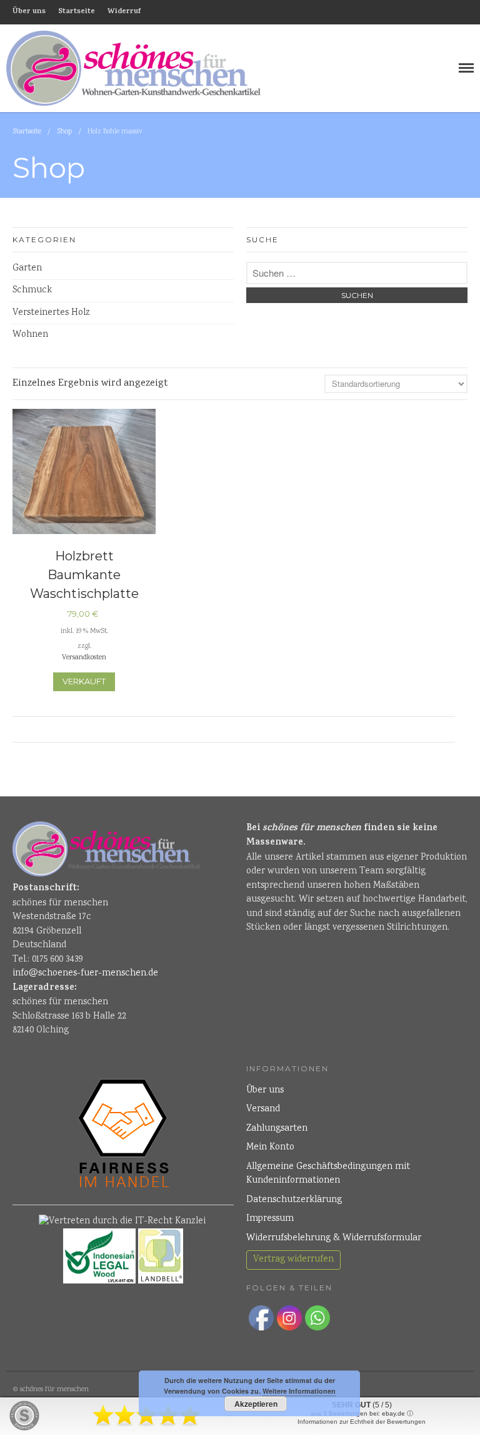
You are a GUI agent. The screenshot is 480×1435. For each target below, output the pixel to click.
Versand (263, 1109)
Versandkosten (84, 657)
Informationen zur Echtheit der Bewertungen (362, 1421)
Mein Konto (270, 1148)
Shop (64, 131)
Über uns (29, 12)
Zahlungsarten (277, 1129)
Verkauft (84, 681)
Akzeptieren (256, 1403)
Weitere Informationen (299, 1391)
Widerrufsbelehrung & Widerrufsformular (333, 1238)
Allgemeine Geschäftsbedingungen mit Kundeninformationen (328, 1174)
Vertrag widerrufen (293, 1260)
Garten (27, 268)
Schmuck (32, 290)
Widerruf (124, 12)
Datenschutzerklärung (294, 1200)
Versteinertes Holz (51, 313)
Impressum (270, 1219)
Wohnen (30, 335)
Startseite (76, 12)
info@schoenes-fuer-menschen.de (85, 973)
